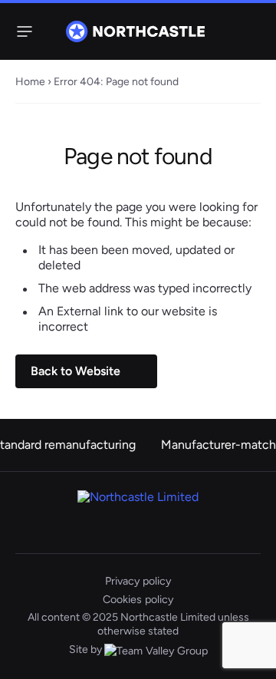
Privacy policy (138, 581)
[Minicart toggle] (251, 31)
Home (30, 81)
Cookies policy (138, 599)
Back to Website (75, 371)
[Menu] (21, 31)
